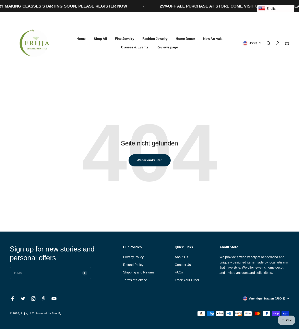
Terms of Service (135, 280)
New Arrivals (213, 38)
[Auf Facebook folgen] (12, 298)
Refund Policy (133, 265)
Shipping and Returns (139, 272)
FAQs (179, 272)
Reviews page (167, 47)
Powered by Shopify (48, 313)
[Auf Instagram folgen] (33, 298)
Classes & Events (134, 47)
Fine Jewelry (124, 38)
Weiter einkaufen (150, 160)
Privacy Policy (133, 257)
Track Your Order (187, 280)
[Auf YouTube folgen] (54, 298)
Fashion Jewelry (155, 38)
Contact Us (183, 265)
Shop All (100, 38)
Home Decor (185, 38)
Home (81, 38)
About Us (181, 257)
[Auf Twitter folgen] (23, 298)
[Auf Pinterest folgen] (43, 298)
